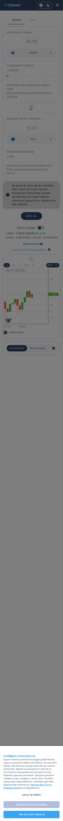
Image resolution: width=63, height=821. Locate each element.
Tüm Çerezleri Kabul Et (31, 814)
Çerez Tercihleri (31, 794)
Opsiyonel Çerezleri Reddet (31, 804)
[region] (31, 783)
